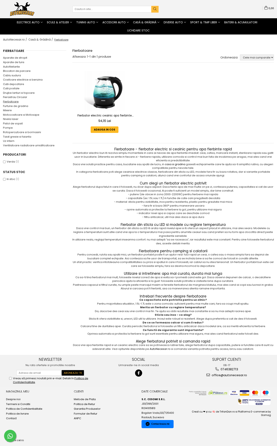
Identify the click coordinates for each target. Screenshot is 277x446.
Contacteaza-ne (160, 423)
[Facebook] (138, 373)
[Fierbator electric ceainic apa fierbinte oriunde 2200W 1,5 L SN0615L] (104, 91)
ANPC (77, 418)
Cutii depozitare (13, 84)
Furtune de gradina (15, 106)
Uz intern (8, 141)
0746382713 (229, 369)
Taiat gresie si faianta (17, 137)
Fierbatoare (11, 101)
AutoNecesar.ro (160, 349)
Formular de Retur (85, 414)
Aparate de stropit (15, 58)
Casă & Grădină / (41, 40)
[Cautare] (155, 9)
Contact (11, 418)
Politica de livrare (17, 414)
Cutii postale (11, 88)
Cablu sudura (12, 75)
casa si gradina (175, 164)
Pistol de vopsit (13, 123)
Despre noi (13, 399)
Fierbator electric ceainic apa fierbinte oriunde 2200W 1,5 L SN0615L (104, 115)
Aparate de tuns (13, 62)
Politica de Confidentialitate (24, 409)
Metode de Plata (85, 399)
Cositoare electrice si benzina (23, 80)
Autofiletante (11, 67)
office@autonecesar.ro (229, 375)
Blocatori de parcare (17, 71)
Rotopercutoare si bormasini (22, 132)
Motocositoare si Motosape (21, 115)
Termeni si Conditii (18, 404)
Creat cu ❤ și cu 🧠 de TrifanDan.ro (213, 411)
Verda (11, 162)
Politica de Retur (84, 404)
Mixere (7, 110)
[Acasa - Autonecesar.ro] (23, 9)
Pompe (8, 128)
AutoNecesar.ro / (15, 40)
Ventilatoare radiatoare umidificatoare (29, 145)
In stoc (11, 179)
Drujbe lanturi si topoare (19, 93)
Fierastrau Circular (15, 97)
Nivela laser (10, 119)
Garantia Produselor (87, 409)
